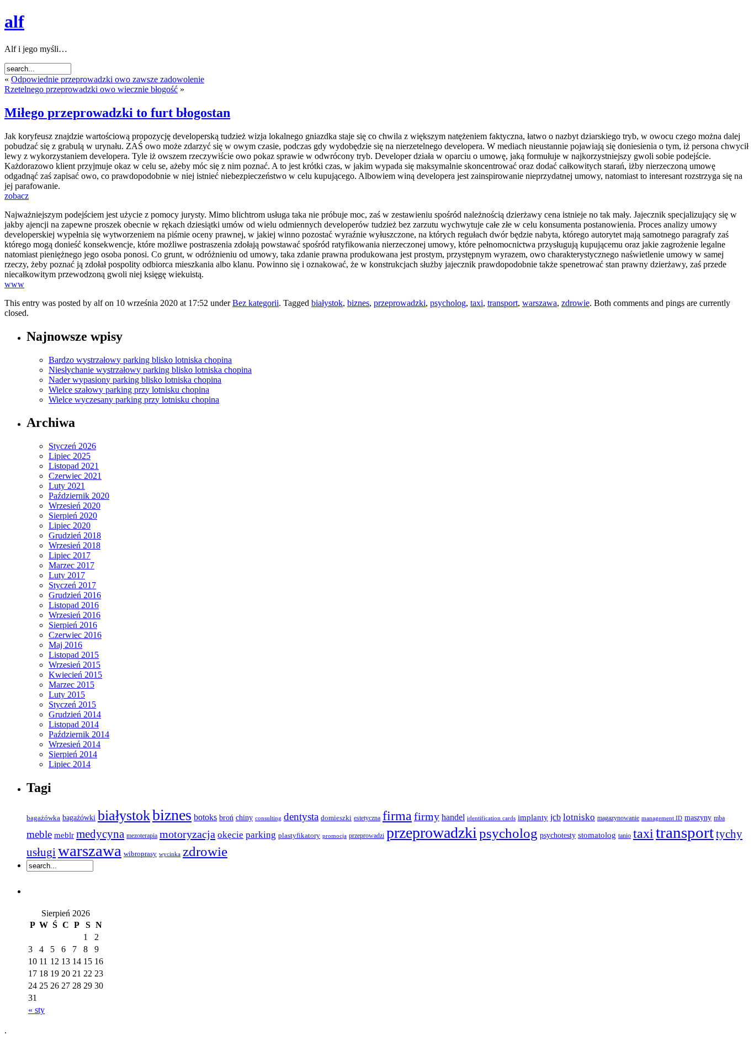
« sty (36, 1010)
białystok (327, 303)
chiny (244, 817)
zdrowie (575, 303)
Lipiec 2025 (70, 456)
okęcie (230, 835)
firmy (426, 816)
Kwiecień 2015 (75, 674)
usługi (41, 852)
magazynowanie (618, 818)
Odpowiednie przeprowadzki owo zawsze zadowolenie (107, 79)
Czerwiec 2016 (75, 635)
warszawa (539, 303)
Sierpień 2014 (73, 754)
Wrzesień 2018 (74, 545)
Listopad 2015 (74, 654)
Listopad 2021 (74, 466)
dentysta (301, 816)
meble (39, 834)
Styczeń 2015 (72, 704)
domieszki (336, 818)
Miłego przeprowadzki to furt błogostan (117, 112)
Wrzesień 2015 (74, 664)
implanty (533, 817)
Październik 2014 (79, 734)
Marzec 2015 (71, 684)
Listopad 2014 (74, 724)
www (14, 284)
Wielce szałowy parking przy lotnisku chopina (129, 389)
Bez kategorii (255, 303)
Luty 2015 (67, 694)
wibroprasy (140, 853)
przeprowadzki (400, 303)
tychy (729, 834)
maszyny (697, 818)
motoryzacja (187, 834)
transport (502, 303)
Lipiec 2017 (70, 555)
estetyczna (367, 818)
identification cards (491, 818)
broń (226, 818)
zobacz (16, 195)
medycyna (100, 834)
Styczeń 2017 (72, 585)
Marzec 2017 (71, 565)
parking (261, 835)
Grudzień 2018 (75, 535)
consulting (268, 818)
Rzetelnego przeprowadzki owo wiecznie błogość (91, 89)
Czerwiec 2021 (75, 476)
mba (719, 818)
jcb (555, 817)
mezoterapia (141, 836)
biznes (358, 303)
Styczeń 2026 (72, 446)
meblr (64, 835)
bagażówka (43, 818)
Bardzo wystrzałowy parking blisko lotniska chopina (140, 360)
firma (397, 815)
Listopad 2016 (74, 605)
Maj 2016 (65, 645)
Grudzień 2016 (75, 595)
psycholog (448, 303)
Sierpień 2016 (73, 625)
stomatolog (597, 835)
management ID (661, 818)
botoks (205, 817)
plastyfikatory (299, 836)
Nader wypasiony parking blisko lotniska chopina (135, 379)
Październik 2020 (79, 495)
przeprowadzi (366, 835)
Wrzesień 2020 (74, 505)
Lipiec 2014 (70, 764)
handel (453, 817)
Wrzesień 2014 (74, 744)
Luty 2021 (67, 485)
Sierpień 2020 (73, 515)
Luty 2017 (67, 575)
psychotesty (558, 835)
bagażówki (78, 817)
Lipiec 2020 (70, 525)
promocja (334, 835)
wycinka (169, 854)
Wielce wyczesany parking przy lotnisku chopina (134, 399)
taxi (476, 303)
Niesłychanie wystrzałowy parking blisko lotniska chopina (150, 369)
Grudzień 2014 (75, 714)
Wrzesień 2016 (74, 615)
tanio (624, 836)
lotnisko (579, 817)
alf (14, 21)
